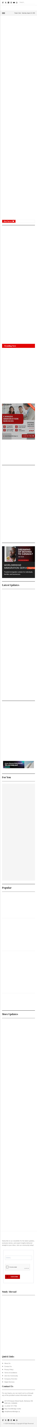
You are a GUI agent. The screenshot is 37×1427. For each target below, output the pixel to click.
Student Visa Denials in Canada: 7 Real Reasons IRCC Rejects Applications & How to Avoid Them (18, 1348)
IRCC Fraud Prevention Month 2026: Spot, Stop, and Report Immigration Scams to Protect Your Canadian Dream (17, 650)
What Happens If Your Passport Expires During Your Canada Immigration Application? (18, 623)
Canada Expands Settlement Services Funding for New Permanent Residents (18, 666)
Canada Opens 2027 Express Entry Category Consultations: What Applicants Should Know (18, 385)
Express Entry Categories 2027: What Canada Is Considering (16, 336)
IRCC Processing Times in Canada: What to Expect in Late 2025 (17, 848)
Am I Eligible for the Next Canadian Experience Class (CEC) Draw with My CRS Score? (16, 531)
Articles (6, 158)
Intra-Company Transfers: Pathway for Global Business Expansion (19, 163)
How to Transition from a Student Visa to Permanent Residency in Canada (18, 1333)
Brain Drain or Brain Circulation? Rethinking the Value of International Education (19, 194)
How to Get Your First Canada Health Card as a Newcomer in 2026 (16, 981)
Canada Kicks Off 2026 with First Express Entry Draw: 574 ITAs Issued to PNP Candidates (18, 1106)
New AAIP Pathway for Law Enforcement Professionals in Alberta (18, 711)
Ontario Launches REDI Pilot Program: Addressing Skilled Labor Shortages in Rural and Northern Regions (18, 813)
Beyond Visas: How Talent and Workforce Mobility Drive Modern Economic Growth (17, 178)
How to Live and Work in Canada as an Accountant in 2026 (18, 1215)
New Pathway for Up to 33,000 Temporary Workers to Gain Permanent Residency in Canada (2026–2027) (19, 102)
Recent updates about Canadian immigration (17, 1169)
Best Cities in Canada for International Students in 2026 (15, 864)
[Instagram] (11, 2)
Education (13, 188)
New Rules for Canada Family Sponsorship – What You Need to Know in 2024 (17, 1087)
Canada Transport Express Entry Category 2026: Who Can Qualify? (17, 317)
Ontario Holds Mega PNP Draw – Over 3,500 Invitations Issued (18, 693)
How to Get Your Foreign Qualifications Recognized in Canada (18, 633)
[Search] (32, 2)
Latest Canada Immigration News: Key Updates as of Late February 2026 (18, 600)
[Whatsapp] (17, 2)
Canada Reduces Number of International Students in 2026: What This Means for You (19, 76)
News (6, 68)
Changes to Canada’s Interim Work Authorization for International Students (16, 681)
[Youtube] (14, 2)
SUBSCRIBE (14, 1277)
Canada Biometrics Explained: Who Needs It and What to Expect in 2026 (18, 961)
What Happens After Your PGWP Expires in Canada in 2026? (16, 873)
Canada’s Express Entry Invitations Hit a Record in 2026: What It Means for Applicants (18, 445)
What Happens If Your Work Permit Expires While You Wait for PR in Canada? (16, 374)
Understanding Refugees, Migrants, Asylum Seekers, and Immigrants (17, 1053)
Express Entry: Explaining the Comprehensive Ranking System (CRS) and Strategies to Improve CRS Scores (18, 749)
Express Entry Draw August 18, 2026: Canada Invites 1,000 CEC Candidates (16, 326)
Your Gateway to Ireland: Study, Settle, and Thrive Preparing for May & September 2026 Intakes (18, 1321)
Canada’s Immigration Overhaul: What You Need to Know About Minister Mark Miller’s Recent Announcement (18, 1035)
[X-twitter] (5, 2)
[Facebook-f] (3, 2)
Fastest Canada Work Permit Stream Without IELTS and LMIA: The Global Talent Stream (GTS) (18, 1068)
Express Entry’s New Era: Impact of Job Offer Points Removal (16, 481)
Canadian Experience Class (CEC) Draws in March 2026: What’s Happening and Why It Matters (19, 130)
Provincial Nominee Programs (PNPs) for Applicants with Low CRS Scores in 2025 (17, 1188)
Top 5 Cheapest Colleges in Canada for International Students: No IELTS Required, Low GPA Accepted (18, 729)
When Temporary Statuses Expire (18, 214)
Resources (10, 506)
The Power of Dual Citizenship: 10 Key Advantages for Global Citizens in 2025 (18, 1305)
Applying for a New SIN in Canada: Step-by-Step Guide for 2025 (17, 511)
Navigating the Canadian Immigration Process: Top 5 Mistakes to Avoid (15, 1154)
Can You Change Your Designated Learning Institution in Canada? (15, 395)
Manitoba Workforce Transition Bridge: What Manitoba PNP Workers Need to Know (18, 362)
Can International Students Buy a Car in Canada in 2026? (17, 493)
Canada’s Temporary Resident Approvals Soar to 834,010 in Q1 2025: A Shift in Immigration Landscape (17, 1203)
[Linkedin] (8, 2)
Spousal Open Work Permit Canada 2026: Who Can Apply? (18, 352)
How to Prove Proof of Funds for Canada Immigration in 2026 (16, 856)
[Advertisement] (18, 35)
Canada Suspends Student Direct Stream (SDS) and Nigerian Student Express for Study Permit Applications (18, 794)
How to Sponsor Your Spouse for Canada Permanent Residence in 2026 (16, 905)
